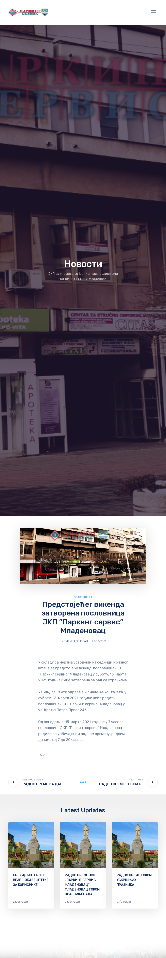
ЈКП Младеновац (76, 641)
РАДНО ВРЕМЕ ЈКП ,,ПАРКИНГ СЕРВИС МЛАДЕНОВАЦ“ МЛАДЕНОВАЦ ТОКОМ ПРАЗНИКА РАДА (82, 884)
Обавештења (83, 597)
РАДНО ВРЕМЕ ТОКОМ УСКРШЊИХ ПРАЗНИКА (134, 879)
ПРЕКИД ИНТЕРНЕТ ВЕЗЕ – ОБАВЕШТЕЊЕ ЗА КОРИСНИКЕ (31, 879)
